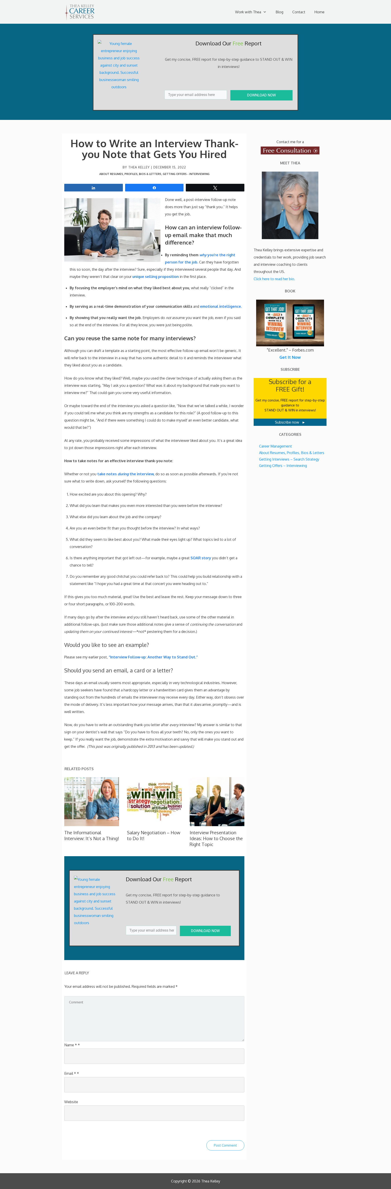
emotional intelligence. (221, 306)
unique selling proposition (155, 276)
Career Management (275, 446)
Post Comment (225, 1145)
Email (71, 1073)
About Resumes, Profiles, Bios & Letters (130, 174)
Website (71, 1102)
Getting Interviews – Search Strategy (289, 459)
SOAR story (201, 558)
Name (72, 1045)
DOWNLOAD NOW (261, 95)
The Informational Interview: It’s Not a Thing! (91, 835)
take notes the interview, (126, 474)
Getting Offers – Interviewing (283, 465)
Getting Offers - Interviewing (186, 174)
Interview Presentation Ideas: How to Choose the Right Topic (216, 838)
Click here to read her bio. (274, 279)
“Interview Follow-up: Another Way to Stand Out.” (153, 657)
